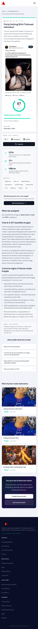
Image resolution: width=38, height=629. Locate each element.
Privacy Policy (5, 601)
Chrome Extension (7, 550)
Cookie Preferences (7, 609)
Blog (2, 567)
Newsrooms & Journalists (8, 584)
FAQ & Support (5, 571)
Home (4, 11)
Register (4, 618)
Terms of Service (6, 605)
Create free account (19, 496)
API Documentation (7, 563)
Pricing (3, 554)
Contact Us (4, 575)
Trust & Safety (5, 588)
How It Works (5, 546)
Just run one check (19, 502)
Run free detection (18, 203)
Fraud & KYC (5, 592)
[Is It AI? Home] (3, 3)
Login (3, 614)
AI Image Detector (13, 11)
